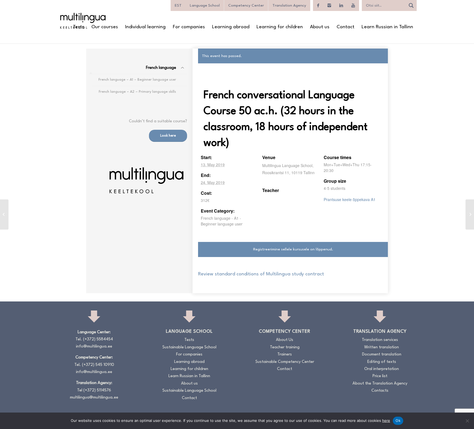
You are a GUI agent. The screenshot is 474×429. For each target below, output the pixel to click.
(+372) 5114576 (97, 390)
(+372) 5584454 (98, 339)
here (386, 420)
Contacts (379, 391)
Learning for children (189, 369)
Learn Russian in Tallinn (189, 376)
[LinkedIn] (341, 5)
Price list (380, 376)
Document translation (381, 354)
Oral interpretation (381, 369)
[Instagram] (329, 5)
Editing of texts (381, 362)
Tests (189, 340)
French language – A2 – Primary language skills (137, 92)
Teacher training (285, 347)
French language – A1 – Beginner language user (137, 79)
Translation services (380, 340)
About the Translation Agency (379, 384)
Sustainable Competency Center (284, 362)
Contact (189, 398)
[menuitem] (78, 27)
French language (161, 68)
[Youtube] (353, 5)
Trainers (284, 354)
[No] (467, 421)
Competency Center (246, 5)
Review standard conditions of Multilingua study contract (261, 274)
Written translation (381, 347)
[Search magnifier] (411, 5)
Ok (398, 420)
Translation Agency (289, 5)
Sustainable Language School (189, 347)
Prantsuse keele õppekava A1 (350, 199)
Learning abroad (189, 362)
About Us (284, 340)
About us (189, 384)
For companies (189, 354)
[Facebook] (318, 5)
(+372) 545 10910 (98, 365)
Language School (205, 5)
